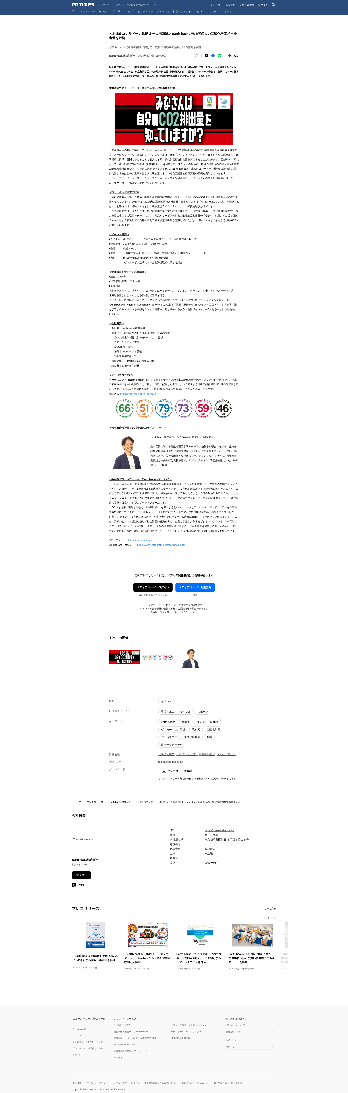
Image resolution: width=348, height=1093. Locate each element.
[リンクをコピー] (236, 56)
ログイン (263, 5)
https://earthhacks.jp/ (140, 540)
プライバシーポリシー (96, 1083)
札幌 (209, 737)
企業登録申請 (246, 5)
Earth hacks (168, 721)
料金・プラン (79, 1035)
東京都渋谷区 (207, 754)
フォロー (81, 875)
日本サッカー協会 (172, 744)
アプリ (116, 11)
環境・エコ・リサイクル (176, 711)
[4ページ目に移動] (273, 918)
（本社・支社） (226, 754)
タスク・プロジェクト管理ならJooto (188, 1025)
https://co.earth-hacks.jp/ (219, 830)
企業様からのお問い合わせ (194, 1083)
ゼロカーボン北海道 (173, 729)
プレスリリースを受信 (223, 5)
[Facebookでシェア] (213, 56)
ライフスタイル (184, 11)
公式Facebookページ (235, 1025)
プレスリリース (95, 802)
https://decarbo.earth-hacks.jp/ (139, 393)
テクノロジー (87, 11)
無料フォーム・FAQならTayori (186, 1031)
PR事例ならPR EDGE (181, 1038)
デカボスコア (169, 737)
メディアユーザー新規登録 (195, 587)
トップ (77, 802)
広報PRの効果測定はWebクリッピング (132, 1051)
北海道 (186, 721)
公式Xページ (231, 1039)
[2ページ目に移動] (270, 918)
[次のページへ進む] (286, 935)
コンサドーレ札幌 (207, 721)
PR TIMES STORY (122, 1025)
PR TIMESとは (79, 1028)
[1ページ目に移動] (268, 918)
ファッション (164, 11)
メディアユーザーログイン (153, 587)
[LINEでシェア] (219, 56)
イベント (166, 701)
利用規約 (135, 1083)
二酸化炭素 (213, 729)
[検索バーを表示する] (273, 4)
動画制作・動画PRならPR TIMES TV (131, 1031)
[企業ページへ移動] (83, 840)
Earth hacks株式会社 (120, 802)
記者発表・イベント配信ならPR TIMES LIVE (135, 1038)
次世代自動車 (192, 737)
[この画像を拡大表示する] (124, 657)
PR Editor (118, 1057)
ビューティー (145, 11)
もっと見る (270, 908)
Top (74, 11)
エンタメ (129, 11)
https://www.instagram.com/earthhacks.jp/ (161, 544)
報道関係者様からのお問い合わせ (160, 1083)
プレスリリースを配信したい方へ (88, 1048)
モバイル (104, 11)
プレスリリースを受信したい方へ (88, 1041)
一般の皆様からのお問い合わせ (227, 1083)
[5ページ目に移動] (275, 918)
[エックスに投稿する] (206, 56)
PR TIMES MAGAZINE (124, 1044)
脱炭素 (196, 729)
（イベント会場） (187, 754)
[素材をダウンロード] (230, 56)
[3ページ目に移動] (271, 918)
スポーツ (227, 11)
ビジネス (202, 11)
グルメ (214, 11)
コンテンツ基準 (119, 1083)
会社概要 (76, 1083)
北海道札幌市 (166, 754)
